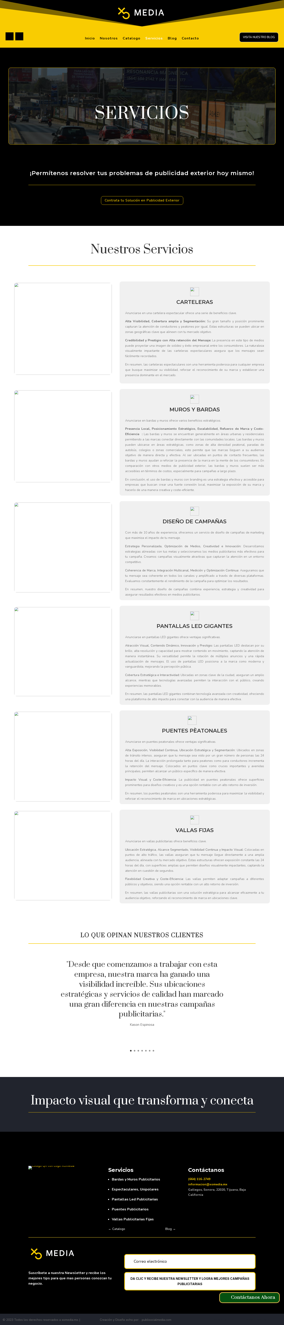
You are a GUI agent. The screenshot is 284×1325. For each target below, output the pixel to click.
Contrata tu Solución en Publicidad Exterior (142, 200)
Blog (172, 39)
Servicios (154, 39)
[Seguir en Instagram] (19, 36)
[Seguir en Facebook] (10, 36)
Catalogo (131, 39)
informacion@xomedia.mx (207, 1184)
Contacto (190, 39)
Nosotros (109, 39)
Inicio (90, 39)
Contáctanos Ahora (253, 1297)
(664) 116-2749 (199, 1179)
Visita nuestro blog (259, 37)
